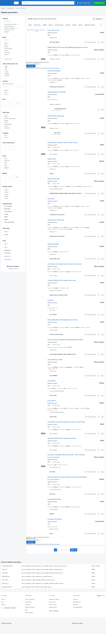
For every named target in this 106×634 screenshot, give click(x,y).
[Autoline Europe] (6, 2)
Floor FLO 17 (5, 583)
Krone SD (50, 300)
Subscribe (30, 66)
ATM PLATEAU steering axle (56, 116)
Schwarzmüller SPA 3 (7, 566)
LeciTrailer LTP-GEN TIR (55, 519)
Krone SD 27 (5, 573)
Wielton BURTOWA (53, 244)
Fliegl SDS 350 (5, 576)
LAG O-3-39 (5, 580)
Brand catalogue (29, 612)
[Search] (23, 3)
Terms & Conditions (30, 599)
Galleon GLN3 (52, 159)
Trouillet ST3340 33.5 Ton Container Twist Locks (62, 280)
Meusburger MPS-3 (7, 587)
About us (3, 599)
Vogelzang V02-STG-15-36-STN (57, 92)
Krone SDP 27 (52, 381)
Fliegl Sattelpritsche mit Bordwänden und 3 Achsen (63, 319)
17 (66, 550)
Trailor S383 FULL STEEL (55, 359)
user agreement (56, 68)
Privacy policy (28, 602)
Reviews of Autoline (30, 607)
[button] (98, 42)
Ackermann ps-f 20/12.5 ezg (56, 220)
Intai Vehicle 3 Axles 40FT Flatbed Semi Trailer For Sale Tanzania (66, 422)
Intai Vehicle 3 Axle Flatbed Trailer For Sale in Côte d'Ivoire (65, 264)
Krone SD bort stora (53, 30)
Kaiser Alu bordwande (54, 70)
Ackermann (51, 198)
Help (2, 602)
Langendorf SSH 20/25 (54, 499)
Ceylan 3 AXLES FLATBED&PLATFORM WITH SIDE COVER (65, 339)
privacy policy (46, 68)
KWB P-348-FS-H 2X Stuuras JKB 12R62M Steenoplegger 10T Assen (68, 47)
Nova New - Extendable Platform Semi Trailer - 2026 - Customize (66, 454)
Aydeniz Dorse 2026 (53, 178)
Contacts (3, 604)
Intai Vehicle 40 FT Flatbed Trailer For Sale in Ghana (63, 142)
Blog (26, 610)
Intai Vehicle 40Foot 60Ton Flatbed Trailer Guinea (62, 438)
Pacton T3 (4, 569)
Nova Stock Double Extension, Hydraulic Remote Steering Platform (67, 477)
